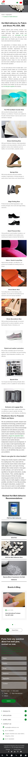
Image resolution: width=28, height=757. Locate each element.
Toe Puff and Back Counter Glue (14, 109)
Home (3, 14)
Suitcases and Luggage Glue (14, 407)
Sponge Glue (14, 172)
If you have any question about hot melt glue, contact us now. (12, 641)
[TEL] (16, 755)
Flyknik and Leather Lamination (14, 348)
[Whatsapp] (11, 755)
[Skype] (2, 755)
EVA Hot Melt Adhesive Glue (14, 557)
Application (9, 14)
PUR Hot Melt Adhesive (14, 518)
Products (6, 711)
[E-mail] (25, 755)
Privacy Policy (17, 749)
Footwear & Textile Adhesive (10, 16)
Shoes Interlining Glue (14, 141)
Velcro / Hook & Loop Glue (14, 260)
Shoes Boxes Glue (14, 289)
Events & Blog (14, 587)
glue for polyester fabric (17, 436)
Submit (8, 701)
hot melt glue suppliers (9, 86)
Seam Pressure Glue (14, 231)
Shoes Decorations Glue (14, 319)
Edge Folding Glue (14, 201)
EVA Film (14, 537)
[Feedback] (21, 755)
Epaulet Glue (14, 379)
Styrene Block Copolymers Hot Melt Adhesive (14, 578)
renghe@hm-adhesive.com (12, 727)
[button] (12, 624)
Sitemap (8, 749)
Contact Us (7, 724)
